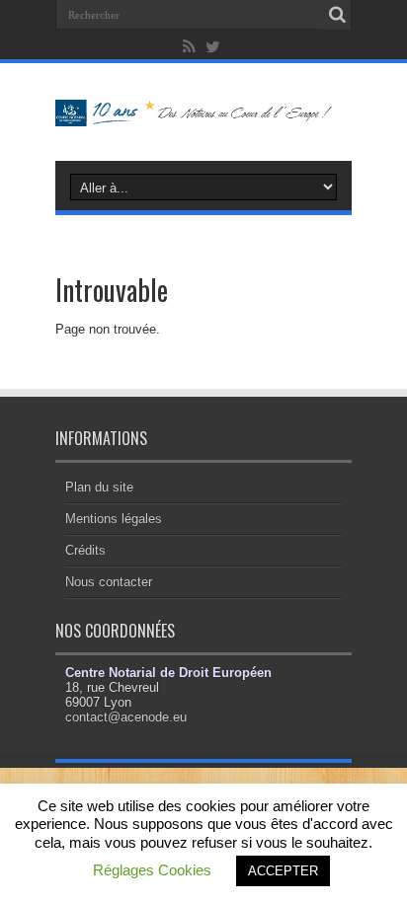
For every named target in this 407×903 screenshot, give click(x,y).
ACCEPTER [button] (283, 871)
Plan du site (99, 487)
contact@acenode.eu (126, 717)
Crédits (85, 550)
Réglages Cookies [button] (152, 870)
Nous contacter (108, 581)
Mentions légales (113, 518)
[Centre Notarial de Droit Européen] (203, 111)
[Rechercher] (337, 15)
